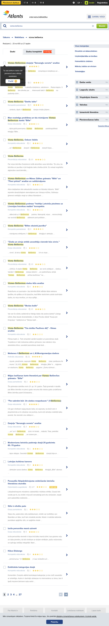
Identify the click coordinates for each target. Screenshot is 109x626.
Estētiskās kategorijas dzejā (21, 567)
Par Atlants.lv (13, 611)
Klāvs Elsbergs (15, 551)
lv (79, 3)
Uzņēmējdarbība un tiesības (86, 56)
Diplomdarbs (13, 487)
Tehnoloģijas (80, 71)
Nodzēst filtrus (103, 126)
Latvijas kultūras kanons (20, 461)
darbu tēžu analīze (26, 283)
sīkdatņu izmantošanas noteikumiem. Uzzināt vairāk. (76, 616)
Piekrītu (54, 622)
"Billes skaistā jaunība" (27, 226)
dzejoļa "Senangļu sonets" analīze (34, 63)
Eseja (10, 124)
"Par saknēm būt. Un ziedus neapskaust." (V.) (34, 401)
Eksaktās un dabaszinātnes (86, 51)
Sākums (6, 37)
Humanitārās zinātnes (84, 61)
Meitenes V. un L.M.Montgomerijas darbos (33, 353)
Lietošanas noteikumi (75, 611)
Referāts (11, 357)
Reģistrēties (102, 3)
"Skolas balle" (23, 306)
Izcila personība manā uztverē (22, 528)
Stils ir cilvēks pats (17, 506)
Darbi (12, 51)
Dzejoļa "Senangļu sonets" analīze (24, 423)
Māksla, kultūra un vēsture (85, 66)
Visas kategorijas (82, 46)
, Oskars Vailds (23, 140)
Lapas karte (96, 611)
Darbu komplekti (34, 51)
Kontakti (54, 611)
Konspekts (12, 105)
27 (20, 594)
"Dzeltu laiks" (22, 101)
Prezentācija (12, 160)
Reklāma (33, 611)
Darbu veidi (98, 17)
